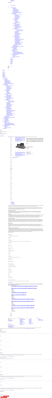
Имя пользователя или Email (3, 131)
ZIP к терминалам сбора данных (18, 44)
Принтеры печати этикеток (16, 25)
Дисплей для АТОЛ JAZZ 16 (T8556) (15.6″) (18, 294)
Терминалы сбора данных (16, 36)
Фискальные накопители (15, 10)
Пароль (1, 132)
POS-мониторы (8, 100)
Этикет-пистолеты (17, 35)
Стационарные (16, 21)
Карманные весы (17, 18)
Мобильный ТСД (17, 38)
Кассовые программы (7, 82)
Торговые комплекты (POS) (18, 33)
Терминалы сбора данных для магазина (19, 39)
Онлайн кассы (14, 8)
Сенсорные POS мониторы (20, 30)
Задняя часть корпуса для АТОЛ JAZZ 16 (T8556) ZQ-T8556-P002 (22, 307)
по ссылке (40, 354)
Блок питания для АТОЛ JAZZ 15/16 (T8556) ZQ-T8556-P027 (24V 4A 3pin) (24, 288)
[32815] (11, 300)
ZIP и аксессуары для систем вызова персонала (18, 53)
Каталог (3, 70)
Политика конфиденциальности (11, 325)
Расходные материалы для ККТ (14, 54)
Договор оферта (40, 319)
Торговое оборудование (13, 13)
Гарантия (4, 74)
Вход (0, 133)
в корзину (12, 290)
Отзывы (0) (12, 203)
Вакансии (30, 321)
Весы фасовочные (8, 87)
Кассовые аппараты (13, 7)
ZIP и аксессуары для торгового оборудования (18, 46)
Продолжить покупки (3, 397)
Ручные (16, 20)
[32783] (11, 287)
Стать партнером (10, 2)
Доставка (4, 73)
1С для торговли (13, 57)
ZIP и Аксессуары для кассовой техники (17, 12)
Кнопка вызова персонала (16, 51)
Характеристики (13, 202)
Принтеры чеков (15, 23)
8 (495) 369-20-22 (12, 0)
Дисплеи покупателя (17, 34)
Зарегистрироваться (13, 5)
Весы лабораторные (17, 17)
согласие (3, 354)
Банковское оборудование (6, 118)
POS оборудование (15, 28)
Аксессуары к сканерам (17, 22)
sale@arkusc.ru (12, 356)
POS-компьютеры (17, 31)
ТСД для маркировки (17, 41)
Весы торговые (16, 15)
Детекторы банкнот (15, 49)
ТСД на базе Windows (17, 40)
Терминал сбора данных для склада (10, 113)
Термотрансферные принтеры (18, 26)
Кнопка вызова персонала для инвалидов (17, 52)
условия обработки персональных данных (30, 328)
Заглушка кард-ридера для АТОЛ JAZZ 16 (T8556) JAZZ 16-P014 (22, 301)
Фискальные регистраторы (16, 9)
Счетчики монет (14, 48)
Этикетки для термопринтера (16, 56)
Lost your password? (4, 133)
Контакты (4, 76)
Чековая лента (6, 126)
